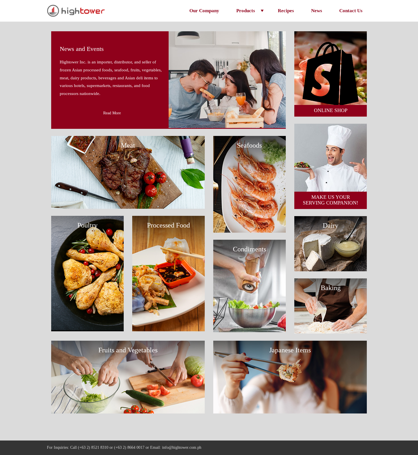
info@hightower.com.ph (181, 447)
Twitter (357, 447)
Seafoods (249, 145)
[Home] (76, 10)
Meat (128, 145)
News (316, 10)
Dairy (330, 225)
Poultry (87, 225)
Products (245, 10)
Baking (331, 287)
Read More (112, 113)
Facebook (349, 447)
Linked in (366, 447)
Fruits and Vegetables (128, 350)
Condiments (249, 249)
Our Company (204, 10)
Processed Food (168, 225)
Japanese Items (290, 350)
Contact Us (351, 10)
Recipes (286, 10)
